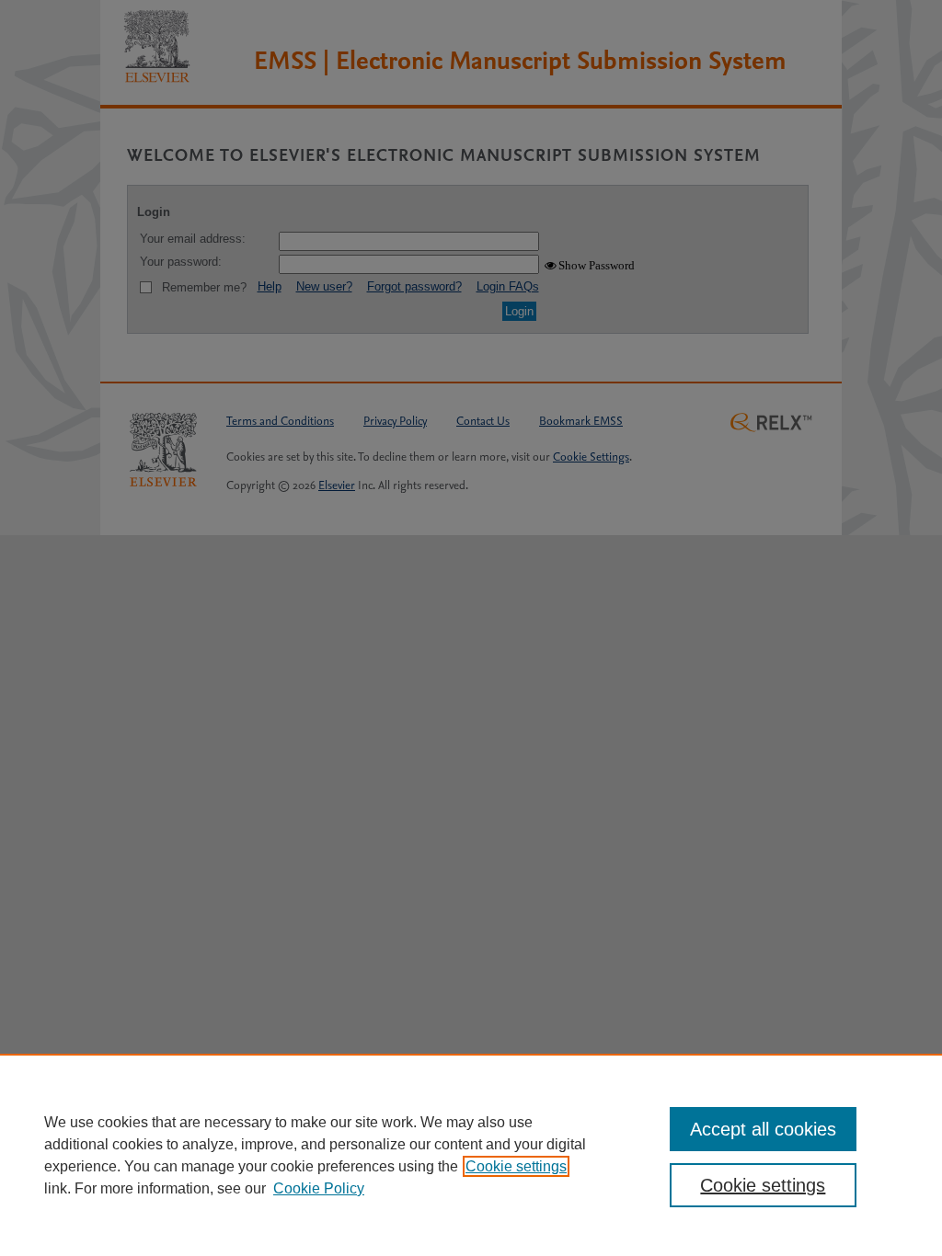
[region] (471, 1155)
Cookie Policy (318, 1188)
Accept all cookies (763, 1129)
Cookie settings (516, 1166)
